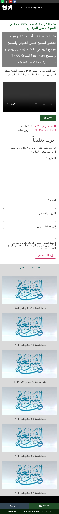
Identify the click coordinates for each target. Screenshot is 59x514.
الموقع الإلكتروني (46, 226)
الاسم (52, 200)
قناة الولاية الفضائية (31, 8)
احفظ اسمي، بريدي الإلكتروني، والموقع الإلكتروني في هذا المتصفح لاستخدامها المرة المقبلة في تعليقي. (32, 245)
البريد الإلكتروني (46, 213)
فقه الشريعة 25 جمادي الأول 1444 (30, 456)
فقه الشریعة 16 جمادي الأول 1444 (30, 308)
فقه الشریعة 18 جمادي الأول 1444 (30, 345)
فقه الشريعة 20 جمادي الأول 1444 (29, 382)
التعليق (51, 158)
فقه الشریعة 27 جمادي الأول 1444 (30, 493)
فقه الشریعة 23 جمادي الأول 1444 (30, 419)
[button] (53, 8)
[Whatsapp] (2, 1)
